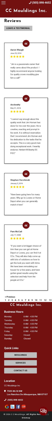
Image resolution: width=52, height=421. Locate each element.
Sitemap (26, 418)
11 (40, 300)
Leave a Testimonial (18, 28)
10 (36, 300)
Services (21, 363)
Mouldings (20, 355)
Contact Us (20, 370)
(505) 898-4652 (15, 400)
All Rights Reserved (36, 414)
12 (45, 300)
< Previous (10, 297)
